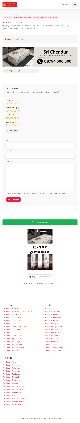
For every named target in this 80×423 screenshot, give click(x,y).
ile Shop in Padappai (50, 345)
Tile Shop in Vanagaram (11, 392)
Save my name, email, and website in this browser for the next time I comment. (36, 193)
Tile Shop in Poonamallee (51, 351)
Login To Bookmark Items (41, 277)
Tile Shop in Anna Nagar (11, 314)
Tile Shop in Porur (9, 362)
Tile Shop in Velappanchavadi (13, 398)
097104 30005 (10, 71)
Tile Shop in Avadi (9, 324)
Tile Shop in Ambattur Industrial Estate (17, 311)
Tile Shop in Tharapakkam (12, 377)
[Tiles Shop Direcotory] (9, 5)
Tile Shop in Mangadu (50, 320)
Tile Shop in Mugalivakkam (52, 333)
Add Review (19, 39)
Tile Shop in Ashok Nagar (12, 320)
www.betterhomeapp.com (29, 71)
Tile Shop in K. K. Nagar (11, 342)
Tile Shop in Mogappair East (52, 327)
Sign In (66, 5)
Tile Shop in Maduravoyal (51, 317)
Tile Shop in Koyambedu (51, 311)
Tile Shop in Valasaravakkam (13, 386)
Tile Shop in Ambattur (10, 308)
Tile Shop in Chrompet (11, 333)
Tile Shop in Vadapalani (11, 383)
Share (30, 283)
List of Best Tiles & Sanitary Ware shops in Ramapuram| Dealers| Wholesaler (31, 17)
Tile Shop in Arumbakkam (12, 317)
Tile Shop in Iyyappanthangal (13, 339)
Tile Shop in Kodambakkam (13, 348)
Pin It (51, 283)
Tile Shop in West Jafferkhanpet (14, 404)
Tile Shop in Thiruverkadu (12, 380)
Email (8, 151)
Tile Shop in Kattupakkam (12, 345)
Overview (9, 39)
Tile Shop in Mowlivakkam (52, 330)
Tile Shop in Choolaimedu (12, 330)
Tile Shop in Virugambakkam (13, 401)
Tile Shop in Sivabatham (11, 371)
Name (8, 140)
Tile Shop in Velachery (10, 395)
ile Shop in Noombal (50, 342)
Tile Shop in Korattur (10, 351)
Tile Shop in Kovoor (49, 308)
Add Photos (13, 130)
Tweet (41, 283)
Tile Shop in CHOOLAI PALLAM (14, 327)
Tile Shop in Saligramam (11, 368)
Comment (10, 161)
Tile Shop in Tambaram (11, 374)
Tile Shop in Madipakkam (51, 314)
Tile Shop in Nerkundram (51, 336)
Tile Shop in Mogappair (50, 324)
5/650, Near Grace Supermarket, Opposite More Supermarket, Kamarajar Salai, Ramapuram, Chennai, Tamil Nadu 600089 (35, 27)
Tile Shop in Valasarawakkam (13, 389)
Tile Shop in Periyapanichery (52, 348)
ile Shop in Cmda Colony (13, 336)
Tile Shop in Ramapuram (11, 365)
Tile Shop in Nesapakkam (51, 339)
